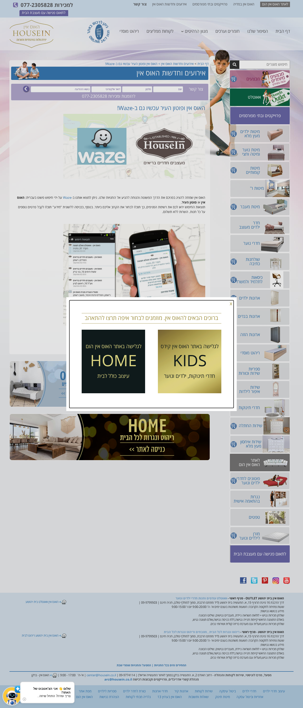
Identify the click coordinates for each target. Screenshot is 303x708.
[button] (11, 696)
